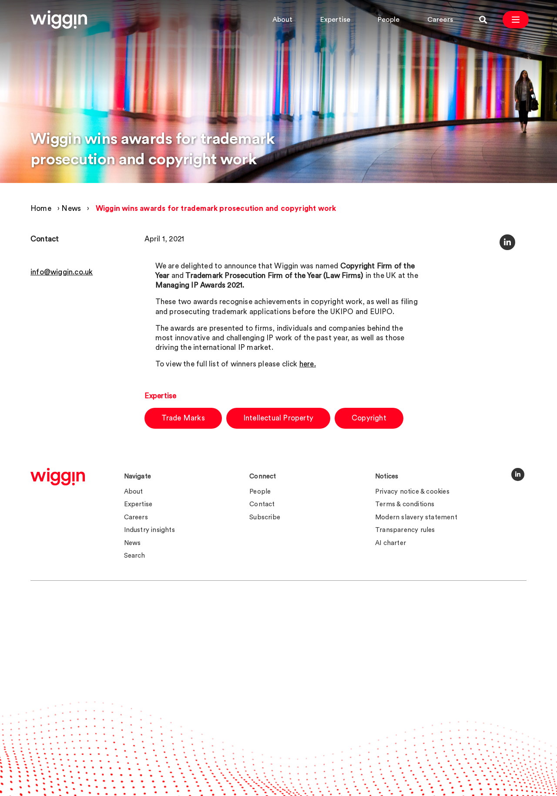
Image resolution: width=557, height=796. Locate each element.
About (282, 19)
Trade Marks (183, 418)
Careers (440, 19)
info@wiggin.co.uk (61, 272)
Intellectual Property (278, 418)
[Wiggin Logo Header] (58, 19)
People (388, 19)
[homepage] (57, 476)
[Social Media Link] (517, 474)
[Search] (483, 19)
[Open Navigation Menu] (516, 19)
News (71, 208)
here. (307, 364)
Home (40, 208)
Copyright (369, 418)
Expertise (335, 19)
